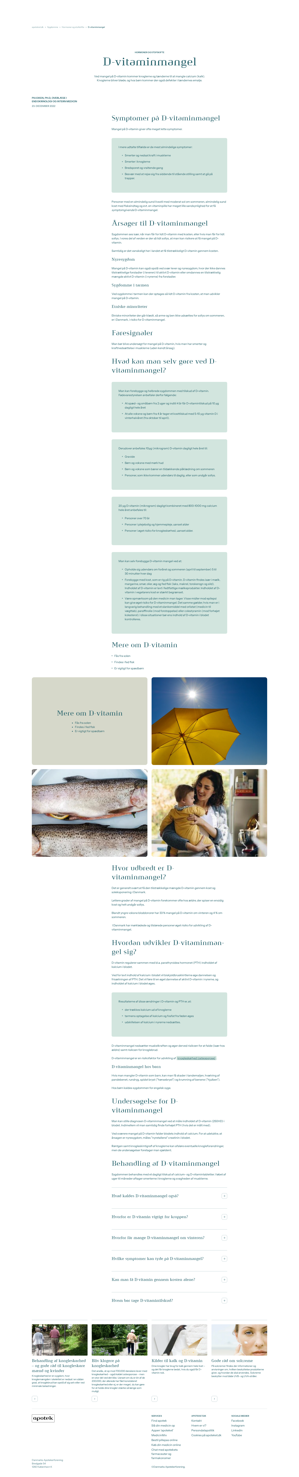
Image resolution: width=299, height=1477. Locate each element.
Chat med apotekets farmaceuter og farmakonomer (164, 1454)
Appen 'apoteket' (162, 1430)
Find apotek (159, 1420)
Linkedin (237, 1430)
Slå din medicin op (163, 1425)
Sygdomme (52, 27)
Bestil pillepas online (164, 1440)
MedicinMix (159, 1435)
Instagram (238, 1425)
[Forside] (43, 1418)
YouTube (236, 1435)
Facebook (237, 1420)
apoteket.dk (38, 27)
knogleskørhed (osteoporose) (196, 1058)
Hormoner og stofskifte (73, 27)
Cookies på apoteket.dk (206, 1435)
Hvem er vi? (198, 1425)
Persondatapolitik (202, 1430)
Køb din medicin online (166, 1445)
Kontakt (196, 1420)
